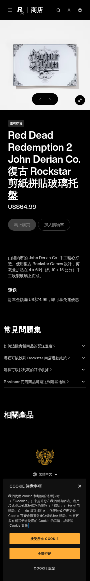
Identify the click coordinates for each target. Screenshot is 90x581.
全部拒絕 (45, 553)
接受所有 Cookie (44, 539)
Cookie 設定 (44, 568)
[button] (10, 10)
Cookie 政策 (19, 525)
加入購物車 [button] (54, 225)
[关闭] (79, 486)
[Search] (58, 10)
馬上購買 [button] (22, 225)
